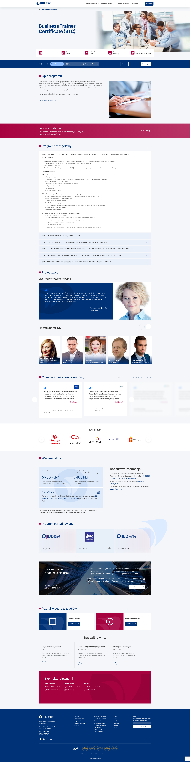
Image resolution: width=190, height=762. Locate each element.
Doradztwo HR (97, 721)
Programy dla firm (79, 721)
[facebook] (43, 739)
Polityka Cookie (83, 753)
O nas (115, 718)
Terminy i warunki (74, 64)
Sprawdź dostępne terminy (47, 100)
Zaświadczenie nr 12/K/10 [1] (76, 510)
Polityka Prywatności (98, 753)
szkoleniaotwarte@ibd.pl (130, 478)
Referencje (116, 723)
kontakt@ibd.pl (70, 689)
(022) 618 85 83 (115, 478)
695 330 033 (146, 476)
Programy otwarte (79, 718)
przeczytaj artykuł (116, 489)
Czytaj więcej (73, 623)
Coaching (77, 725)
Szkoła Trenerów (98, 729)
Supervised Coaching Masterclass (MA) (89, 1)
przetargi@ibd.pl (90, 689)
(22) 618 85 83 (76, 686)
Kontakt (116, 725)
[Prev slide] (34, 399)
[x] (47, 739)
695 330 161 (89, 686)
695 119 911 (57, 686)
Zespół (115, 721)
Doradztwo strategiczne (100, 718)
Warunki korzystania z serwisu (110, 753)
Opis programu (58, 64)
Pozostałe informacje (91, 64)
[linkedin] (40, 739)
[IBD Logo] (44, 4)
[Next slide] (131, 399)
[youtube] (51, 739)
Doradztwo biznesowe (99, 723)
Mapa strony (75, 753)
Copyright (90, 753)
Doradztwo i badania (80, 723)
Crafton (99, 758)
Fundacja (116, 727)
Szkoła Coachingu (98, 731)
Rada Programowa (31, 2)
